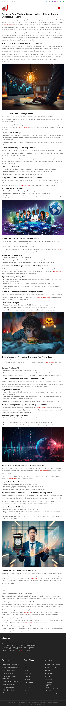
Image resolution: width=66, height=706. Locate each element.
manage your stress (57, 271)
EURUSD (48, 670)
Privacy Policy (43, 702)
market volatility (49, 362)
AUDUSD (49, 682)
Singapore (28, 673)
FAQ (4, 693)
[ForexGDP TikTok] (49, 2)
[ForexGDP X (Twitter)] (60, 2)
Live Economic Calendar (54, 694)
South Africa (29, 682)
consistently (12, 479)
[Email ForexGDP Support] (63, 2)
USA (26, 667)
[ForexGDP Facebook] (52, 2)
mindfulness (27, 612)
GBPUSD (49, 673)
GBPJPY (48, 685)
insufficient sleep (23, 127)
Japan (27, 670)
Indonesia (28, 694)
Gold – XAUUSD (51, 667)
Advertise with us (8, 690)
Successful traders (40, 407)
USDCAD (49, 679)
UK (25, 664)
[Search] (62, 8)
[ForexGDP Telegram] (46, 2)
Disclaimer (35, 702)
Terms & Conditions (53, 702)
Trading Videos (8, 673)
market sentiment (9, 25)
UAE (26, 685)
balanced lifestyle (35, 578)
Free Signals (23, 650)
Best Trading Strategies (10, 681)
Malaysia (27, 679)
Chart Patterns (51, 691)
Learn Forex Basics (9, 670)
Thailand (27, 676)
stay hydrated (29, 623)
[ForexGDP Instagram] (55, 2)
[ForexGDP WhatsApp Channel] (43, 2)
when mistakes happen (44, 297)
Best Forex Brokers (9, 684)
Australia (27, 688)
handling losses (44, 470)
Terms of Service (8, 687)
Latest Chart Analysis (53, 664)
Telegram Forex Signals (10, 667)
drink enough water (26, 185)
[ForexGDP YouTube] (57, 2)
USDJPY (48, 676)
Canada (27, 691)
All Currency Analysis (53, 688)
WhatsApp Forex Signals (11, 664)
